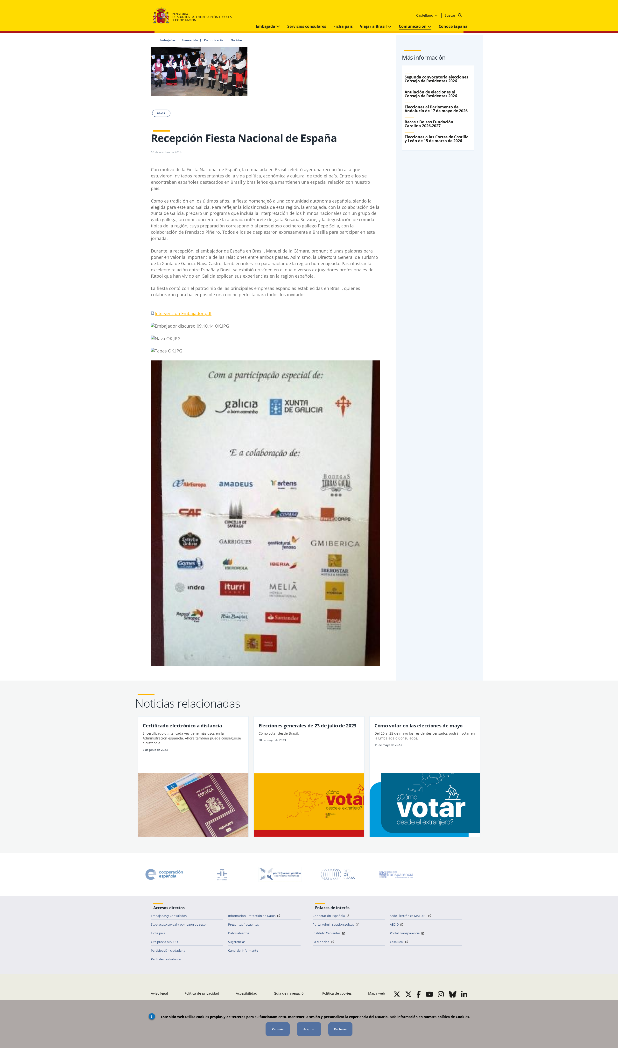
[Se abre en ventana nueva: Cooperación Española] (164, 874)
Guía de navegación (290, 993)
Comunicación (413, 26)
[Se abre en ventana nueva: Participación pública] (280, 874)
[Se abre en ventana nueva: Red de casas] (338, 874)
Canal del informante (243, 950)
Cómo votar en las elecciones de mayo (418, 725)
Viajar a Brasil (374, 26)
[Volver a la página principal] (194, 15)
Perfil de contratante (166, 959)
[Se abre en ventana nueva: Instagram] (441, 994)
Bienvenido (190, 40)
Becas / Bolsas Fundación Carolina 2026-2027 (429, 123)
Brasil (161, 113)
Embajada (266, 26)
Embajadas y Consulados (169, 916)
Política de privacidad (201, 993)
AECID (394, 924)
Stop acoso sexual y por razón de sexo (178, 924)
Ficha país (343, 26)
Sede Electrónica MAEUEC (408, 916)
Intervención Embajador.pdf (183, 313)
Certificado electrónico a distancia (182, 725)
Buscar (450, 15)
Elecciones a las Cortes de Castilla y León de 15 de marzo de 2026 (437, 138)
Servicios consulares (306, 26)
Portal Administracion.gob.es (334, 924)
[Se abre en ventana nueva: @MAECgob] (396, 994)
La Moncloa (321, 942)
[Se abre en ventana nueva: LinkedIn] (464, 994)
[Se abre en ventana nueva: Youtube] (429, 994)
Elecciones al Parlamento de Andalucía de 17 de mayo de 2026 (436, 108)
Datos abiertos (238, 933)
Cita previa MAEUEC (165, 942)
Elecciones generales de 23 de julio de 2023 (307, 725)
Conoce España (453, 26)
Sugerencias (236, 942)
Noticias (236, 40)
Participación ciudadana (168, 950)
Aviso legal (159, 993)
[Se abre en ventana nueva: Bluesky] (452, 994)
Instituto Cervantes (327, 933)
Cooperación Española (329, 916)
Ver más (277, 1029)
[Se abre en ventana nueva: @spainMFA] (408, 994)
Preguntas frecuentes (243, 924)
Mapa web (376, 993)
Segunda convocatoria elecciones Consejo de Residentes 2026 (436, 79)
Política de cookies (337, 993)
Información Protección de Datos (252, 916)
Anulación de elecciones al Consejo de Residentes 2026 (431, 93)
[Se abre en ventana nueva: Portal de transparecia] (395, 874)
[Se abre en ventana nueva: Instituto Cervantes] (222, 874)
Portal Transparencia (405, 933)
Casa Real (397, 942)
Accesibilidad (246, 993)
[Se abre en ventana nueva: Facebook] (418, 994)
